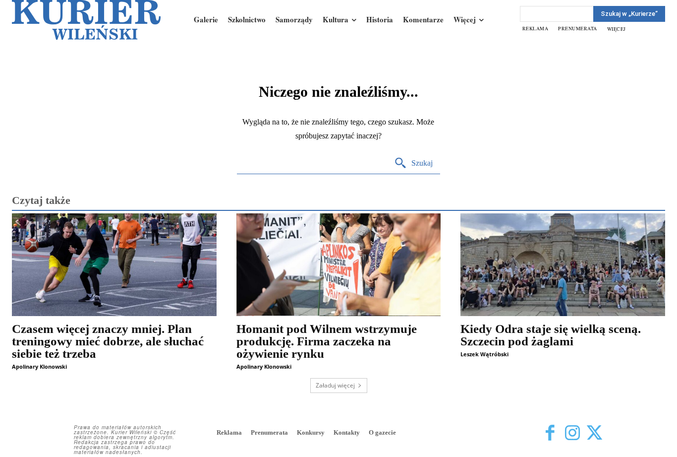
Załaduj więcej (335, 385)
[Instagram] (572, 433)
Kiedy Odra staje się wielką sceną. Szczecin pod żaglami (550, 335)
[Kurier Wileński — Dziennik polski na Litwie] (86, 20)
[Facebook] (550, 433)
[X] (594, 433)
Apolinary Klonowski (39, 366)
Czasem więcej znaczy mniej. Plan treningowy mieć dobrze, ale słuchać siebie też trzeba (108, 341)
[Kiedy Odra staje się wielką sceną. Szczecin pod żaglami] (562, 264)
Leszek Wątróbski (484, 354)
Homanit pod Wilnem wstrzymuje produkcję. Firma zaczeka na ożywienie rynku (326, 341)
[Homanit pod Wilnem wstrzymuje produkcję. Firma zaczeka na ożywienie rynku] (338, 264)
